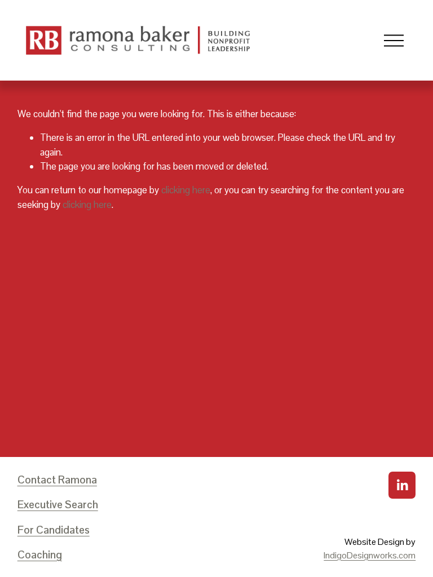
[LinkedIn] (402, 485)
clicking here (185, 190)
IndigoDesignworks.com (370, 555)
